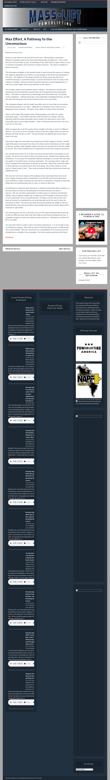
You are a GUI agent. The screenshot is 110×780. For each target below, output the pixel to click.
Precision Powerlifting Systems (50, 47)
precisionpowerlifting (25, 47)
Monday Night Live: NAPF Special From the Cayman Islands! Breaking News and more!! (33, 517)
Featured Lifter (10, 2)
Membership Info (10, 6)
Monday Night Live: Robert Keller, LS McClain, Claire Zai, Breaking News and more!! (32, 596)
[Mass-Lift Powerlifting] (55, 26)
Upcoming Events (11, 29)
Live (44, 29)
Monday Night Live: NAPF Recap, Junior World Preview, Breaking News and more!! (33, 476)
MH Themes (38, 778)
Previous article (12, 249)
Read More (9, 237)
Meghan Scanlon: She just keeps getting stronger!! (32, 676)
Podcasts (25, 29)
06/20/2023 (11, 47)
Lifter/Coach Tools (28, 2)
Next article (64, 249)
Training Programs (58, 2)
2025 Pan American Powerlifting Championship (69, 29)
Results (37, 29)
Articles (44, 2)
